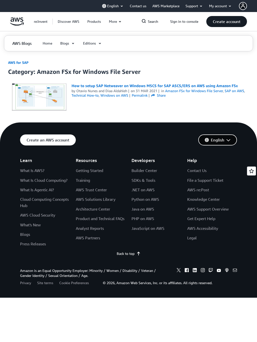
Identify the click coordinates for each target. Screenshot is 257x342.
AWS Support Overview (208, 209)
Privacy (25, 283)
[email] (235, 271)
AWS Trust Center (91, 189)
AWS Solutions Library (95, 199)
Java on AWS (143, 209)
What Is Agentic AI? (37, 189)
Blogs (25, 234)
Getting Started (89, 170)
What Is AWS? (32, 170)
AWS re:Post (198, 189)
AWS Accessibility (202, 228)
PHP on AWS (143, 218)
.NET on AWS (143, 189)
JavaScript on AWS (148, 228)
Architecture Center (93, 209)
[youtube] (219, 271)
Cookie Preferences (74, 283)
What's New (30, 224)
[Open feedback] (251, 171)
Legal (192, 237)
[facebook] (187, 271)
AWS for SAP (18, 62)
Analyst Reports (90, 228)
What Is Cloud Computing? (44, 180)
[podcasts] (227, 271)
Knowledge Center (203, 199)
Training (83, 180)
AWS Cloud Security (37, 215)
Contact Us (197, 170)
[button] (68, 21)
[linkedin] (195, 271)
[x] (179, 271)
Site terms (45, 283)
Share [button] (161, 95)
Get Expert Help (201, 218)
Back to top (126, 253)
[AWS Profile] (243, 6)
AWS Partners (88, 237)
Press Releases (33, 243)
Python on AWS (145, 199)
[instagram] (203, 271)
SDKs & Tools (143, 180)
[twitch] (211, 271)
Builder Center (144, 170)
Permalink (140, 95)
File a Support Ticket (205, 180)
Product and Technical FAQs (100, 218)
